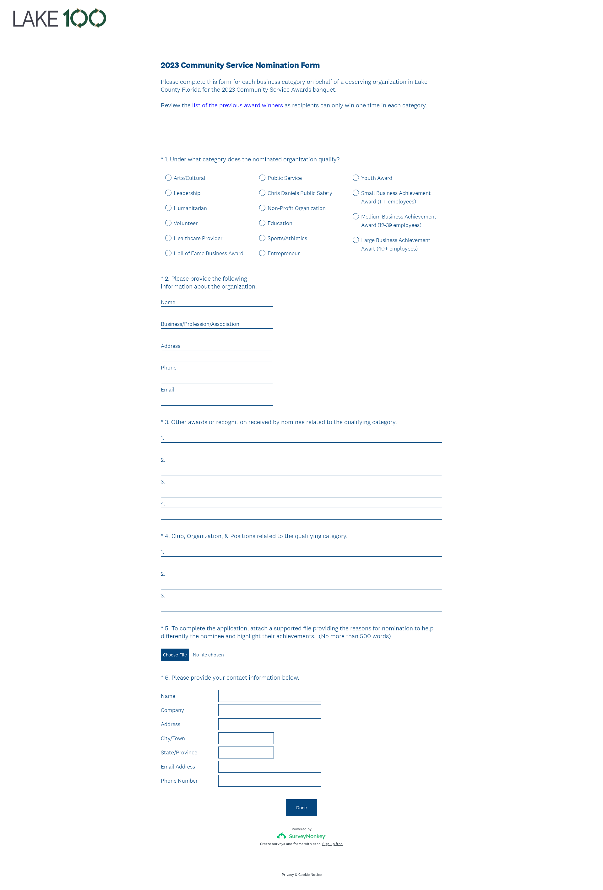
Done (301, 808)
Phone (169, 367)
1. (162, 437)
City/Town (173, 738)
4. (163, 503)
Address (170, 346)
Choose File (175, 655)
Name (168, 302)
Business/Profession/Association (200, 324)
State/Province (179, 752)
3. (163, 481)
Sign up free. (332, 843)
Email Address (178, 766)
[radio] (164, 177)
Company (172, 710)
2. (163, 459)
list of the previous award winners (237, 105)
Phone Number (179, 780)
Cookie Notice (310, 874)
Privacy (288, 874)
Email (167, 389)
